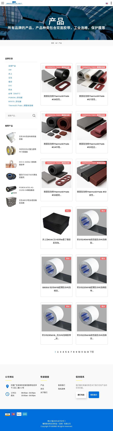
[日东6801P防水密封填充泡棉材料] (11, 201)
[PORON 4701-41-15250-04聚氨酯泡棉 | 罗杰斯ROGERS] (11, 188)
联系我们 (61, 385)
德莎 (10, 82)
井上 (10, 74)
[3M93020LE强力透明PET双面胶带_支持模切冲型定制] (11, 150)
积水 (10, 90)
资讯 (42, 389)
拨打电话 (81, 395)
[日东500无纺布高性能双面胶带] (11, 137)
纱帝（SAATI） (14, 94)
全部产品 (12, 66)
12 (85, 352)
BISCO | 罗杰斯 (15, 101)
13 (88, 352)
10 (79, 352)
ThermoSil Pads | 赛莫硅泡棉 (20, 105)
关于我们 (43, 392)
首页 (52, 43)
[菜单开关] (2, 3)
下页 (92, 352)
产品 (60, 43)
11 (82, 352)
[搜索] (34, 115)
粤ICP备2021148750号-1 (56, 421)
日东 (10, 78)
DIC (10, 86)
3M (9, 70)
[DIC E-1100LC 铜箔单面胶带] (11, 163)
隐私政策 (61, 389)
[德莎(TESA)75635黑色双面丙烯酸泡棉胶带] (11, 176)
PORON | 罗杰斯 (15, 98)
